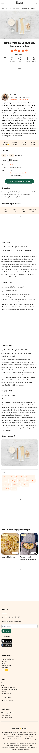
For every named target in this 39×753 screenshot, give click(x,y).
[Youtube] (12, 617)
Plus (4, 670)
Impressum (4, 683)
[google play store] (19, 645)
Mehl (11, 165)
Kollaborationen (6, 665)
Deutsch (4, 700)
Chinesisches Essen (15, 8)
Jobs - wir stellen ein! (7, 659)
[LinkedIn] (19, 617)
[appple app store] (19, 641)
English (10, 700)
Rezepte (3, 8)
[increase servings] (11, 155)
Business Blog (5, 715)
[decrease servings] (3, 155)
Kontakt (3, 691)
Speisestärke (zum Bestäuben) (19, 173)
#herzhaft (6, 489)
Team (3, 663)
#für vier (13, 489)
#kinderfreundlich (8, 477)
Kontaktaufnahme (6, 717)
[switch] (10, 160)
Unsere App (5, 668)
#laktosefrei (6, 485)
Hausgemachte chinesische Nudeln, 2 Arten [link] (28, 8)
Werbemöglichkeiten (7, 713)
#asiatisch (25, 485)
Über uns (4, 661)
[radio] (11, 50)
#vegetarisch (30, 477)
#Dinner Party (30, 481)
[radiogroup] (19, 51)
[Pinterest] (16, 617)
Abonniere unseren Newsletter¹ (11, 621)
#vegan (5, 481)
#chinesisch (20, 477)
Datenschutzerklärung (8, 687)
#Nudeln (21, 481)
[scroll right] (37, 543)
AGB (2, 685)
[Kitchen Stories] (19, 2)
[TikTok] (9, 617)
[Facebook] (2, 617)
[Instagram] (6, 617)
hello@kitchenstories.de (29, 734)
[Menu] (2, 3)
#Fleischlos (16, 485)
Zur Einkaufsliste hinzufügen (21, 181)
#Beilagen (13, 481)
